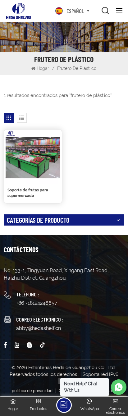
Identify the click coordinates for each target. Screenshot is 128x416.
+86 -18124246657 (36, 303)
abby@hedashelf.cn (38, 328)
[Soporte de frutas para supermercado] (33, 157)
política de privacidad (32, 390)
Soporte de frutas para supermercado (27, 193)
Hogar (43, 68)
